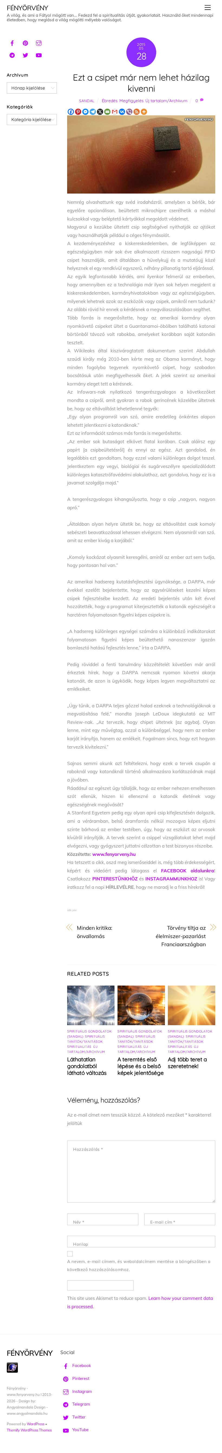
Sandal (86, 100)
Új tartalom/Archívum (166, 100)
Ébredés (109, 100)
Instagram (81, 1391)
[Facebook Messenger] (85, 112)
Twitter (78, 1417)
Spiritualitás (79, 1047)
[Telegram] (93, 112)
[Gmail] (115, 112)
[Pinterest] (78, 112)
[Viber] (129, 112)
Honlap (80, 1244)
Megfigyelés (131, 100)
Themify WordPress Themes (29, 1430)
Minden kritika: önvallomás (95, 931)
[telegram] (12, 54)
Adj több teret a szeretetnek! (187, 1062)
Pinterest (80, 1378)
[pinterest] (25, 42)
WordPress (35, 1424)
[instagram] (38, 42)
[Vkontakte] (122, 112)
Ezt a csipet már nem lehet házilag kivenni (141, 83)
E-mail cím (162, 1222)
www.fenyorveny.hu (114, 854)
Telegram (80, 1404)
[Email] (107, 112)
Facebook (81, 1365)
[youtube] (38, 54)
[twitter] (25, 54)
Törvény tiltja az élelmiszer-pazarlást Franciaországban (181, 936)
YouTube (80, 1429)
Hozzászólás (88, 1149)
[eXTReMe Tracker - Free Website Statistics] (12, 1371)
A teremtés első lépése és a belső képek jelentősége (140, 1066)
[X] (100, 112)
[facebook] (12, 42)
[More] (144, 112)
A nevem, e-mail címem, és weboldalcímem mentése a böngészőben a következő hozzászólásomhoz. (139, 1265)
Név (78, 1222)
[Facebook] (71, 112)
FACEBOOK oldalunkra (187, 870)
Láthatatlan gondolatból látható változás (86, 1066)
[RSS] (136, 112)
